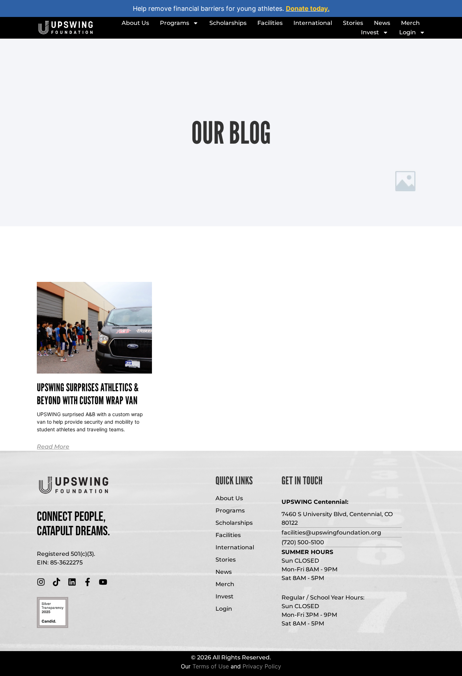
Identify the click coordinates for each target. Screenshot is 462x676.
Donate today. (308, 8)
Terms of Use (210, 666)
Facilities (270, 22)
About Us (135, 22)
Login (407, 32)
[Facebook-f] (87, 582)
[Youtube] (103, 582)
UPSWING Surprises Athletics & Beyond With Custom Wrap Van (88, 394)
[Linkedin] (72, 582)
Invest (370, 32)
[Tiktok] (56, 582)
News (382, 22)
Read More (53, 446)
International (312, 22)
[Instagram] (41, 582)
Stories (353, 22)
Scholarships (228, 22)
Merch (410, 22)
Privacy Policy (262, 666)
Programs (174, 22)
